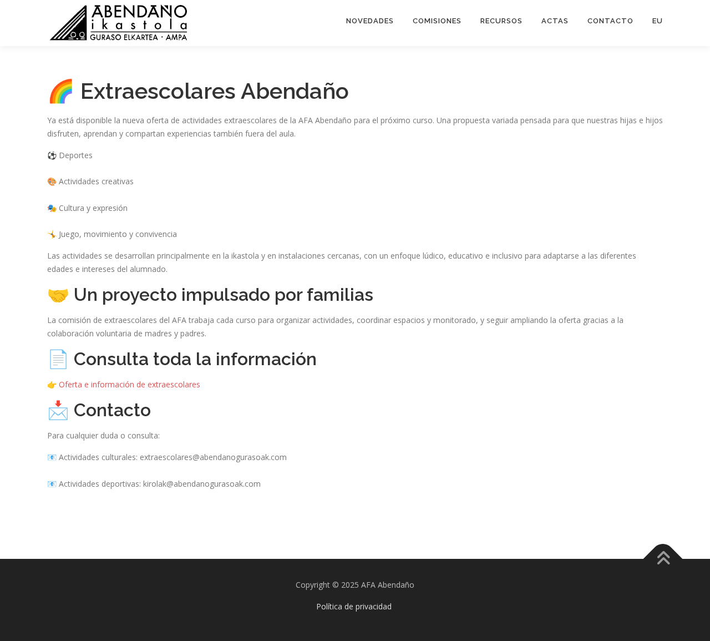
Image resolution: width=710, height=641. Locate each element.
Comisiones (437, 21)
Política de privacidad (354, 606)
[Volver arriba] (663, 559)
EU (657, 21)
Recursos (501, 21)
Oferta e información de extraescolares (129, 384)
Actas (555, 21)
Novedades (370, 21)
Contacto (610, 21)
